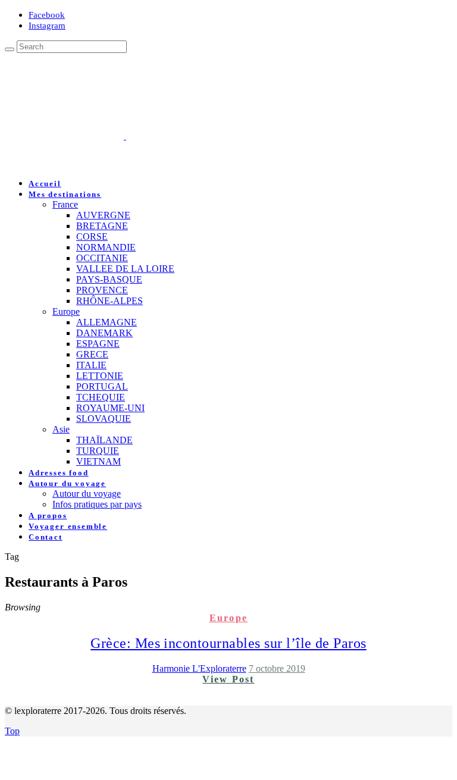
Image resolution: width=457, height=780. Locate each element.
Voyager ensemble (68, 526)
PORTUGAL (102, 386)
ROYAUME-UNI (110, 408)
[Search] (9, 49)
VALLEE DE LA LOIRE (125, 269)
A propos (48, 515)
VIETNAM (98, 461)
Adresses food (59, 472)
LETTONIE (99, 376)
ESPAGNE (98, 344)
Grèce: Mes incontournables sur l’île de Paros (228, 643)
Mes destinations (65, 194)
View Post (228, 679)
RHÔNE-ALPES (109, 301)
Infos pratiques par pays (97, 504)
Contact (45, 536)
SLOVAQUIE (103, 419)
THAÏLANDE (104, 440)
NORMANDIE (106, 247)
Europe (66, 311)
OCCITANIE (102, 258)
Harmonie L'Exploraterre (199, 668)
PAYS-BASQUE (109, 279)
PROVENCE (102, 290)
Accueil (45, 183)
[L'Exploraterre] (184, 136)
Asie (61, 429)
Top (12, 731)
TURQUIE (97, 451)
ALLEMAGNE (106, 322)
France (65, 204)
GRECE (92, 354)
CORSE (92, 236)
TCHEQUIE (100, 397)
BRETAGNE (102, 226)
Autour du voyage (67, 483)
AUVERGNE (103, 215)
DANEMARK (104, 333)
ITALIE (91, 365)
